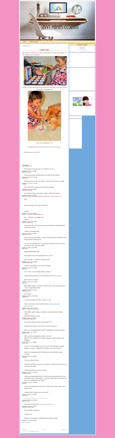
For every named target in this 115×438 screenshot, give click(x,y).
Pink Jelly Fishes (28, 306)
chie (23, 282)
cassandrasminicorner (27, 319)
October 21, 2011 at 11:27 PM (29, 282)
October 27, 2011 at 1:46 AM (29, 420)
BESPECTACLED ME (56, 275)
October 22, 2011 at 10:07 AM (29, 296)
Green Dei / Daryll (27, 407)
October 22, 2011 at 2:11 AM (29, 290)
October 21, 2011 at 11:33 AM (29, 183)
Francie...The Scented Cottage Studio (31, 214)
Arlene (24, 178)
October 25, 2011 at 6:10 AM (29, 394)
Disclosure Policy (34, 42)
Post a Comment (26, 422)
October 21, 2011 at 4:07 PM (29, 189)
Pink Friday (48, 147)
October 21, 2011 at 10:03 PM (29, 247)
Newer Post (24, 429)
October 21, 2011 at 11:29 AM (29, 177)
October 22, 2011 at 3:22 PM (29, 332)
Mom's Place (25, 234)
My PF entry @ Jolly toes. (46, 404)
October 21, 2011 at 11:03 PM (29, 261)
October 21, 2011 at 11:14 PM (29, 268)
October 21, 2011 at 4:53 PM (29, 213)
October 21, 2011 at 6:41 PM (29, 233)
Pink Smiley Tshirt (55, 304)
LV (23, 184)
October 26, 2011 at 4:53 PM (29, 406)
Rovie (23, 248)
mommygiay (25, 291)
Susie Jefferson (26, 190)
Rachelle (24, 333)
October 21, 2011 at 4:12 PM (29, 195)
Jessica (24, 343)
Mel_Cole (24, 401)
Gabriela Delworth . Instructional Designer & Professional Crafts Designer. (40, 196)
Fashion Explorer (26, 222)
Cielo (23, 357)
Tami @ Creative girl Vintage (29, 309)
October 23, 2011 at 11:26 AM (29, 372)
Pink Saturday (57, 147)
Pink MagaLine (26, 166)
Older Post (64, 429)
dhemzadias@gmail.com (82, 50)
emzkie (24, 297)
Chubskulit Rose (26, 262)
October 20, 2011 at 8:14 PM (29, 171)
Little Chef (44, 49)
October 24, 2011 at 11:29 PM (29, 382)
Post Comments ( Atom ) (33, 431)
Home (24, 42)
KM (23, 268)
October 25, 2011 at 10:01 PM (29, 400)
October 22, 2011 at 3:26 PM (29, 342)
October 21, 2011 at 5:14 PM (29, 221)
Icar (23, 383)
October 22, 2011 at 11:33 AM (29, 308)
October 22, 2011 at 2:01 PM (29, 318)
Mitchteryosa (25, 172)
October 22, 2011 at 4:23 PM (29, 356)
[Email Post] (38, 152)
